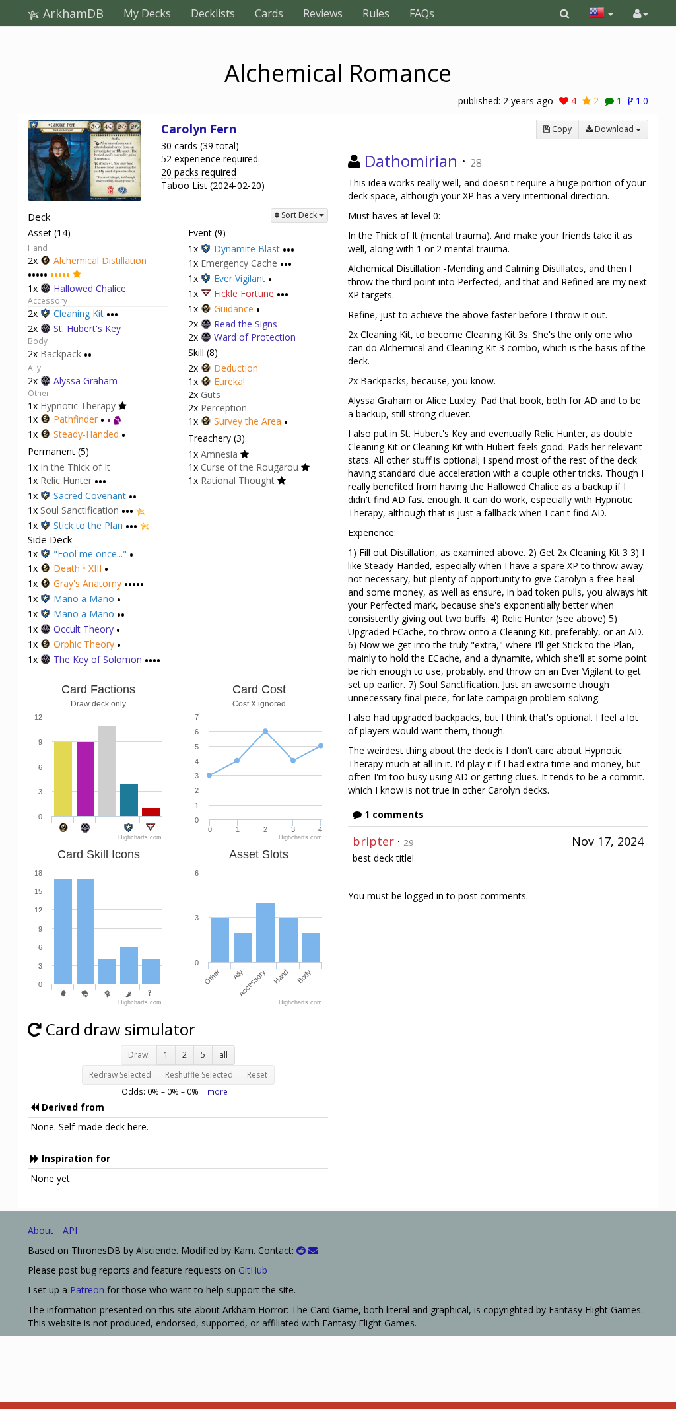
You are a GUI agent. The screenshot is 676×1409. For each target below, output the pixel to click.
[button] (565, 13)
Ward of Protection (255, 337)
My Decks (147, 13)
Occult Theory (83, 629)
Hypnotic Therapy (78, 405)
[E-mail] (313, 1250)
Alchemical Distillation (100, 260)
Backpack (60, 353)
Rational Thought (238, 480)
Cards (269, 13)
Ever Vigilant (239, 278)
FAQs (421, 13)
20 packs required (198, 172)
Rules (375, 13)
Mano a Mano (83, 598)
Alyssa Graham (85, 380)
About (40, 1230)
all (223, 1054)
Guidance (234, 308)
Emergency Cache (239, 264)
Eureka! (229, 381)
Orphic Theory (83, 644)
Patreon (87, 1290)
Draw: (139, 1054)
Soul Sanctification (79, 510)
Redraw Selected (120, 1074)
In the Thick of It (75, 467)
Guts (210, 394)
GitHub (252, 1270)
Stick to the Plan (88, 525)
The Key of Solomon (97, 659)
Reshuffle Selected (199, 1074)
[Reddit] (301, 1250)
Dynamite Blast (247, 248)
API (70, 1230)
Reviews (323, 13)
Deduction (236, 368)
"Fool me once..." (90, 553)
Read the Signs (245, 324)
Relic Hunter (66, 480)
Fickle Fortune (244, 293)
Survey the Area (247, 421)
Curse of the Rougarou (249, 467)
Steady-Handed (86, 434)
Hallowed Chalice (89, 288)
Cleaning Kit (78, 314)
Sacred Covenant (89, 495)
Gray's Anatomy (87, 583)
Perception (224, 407)
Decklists (213, 13)
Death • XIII (77, 569)
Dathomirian (410, 161)
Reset (257, 1074)
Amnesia (219, 454)
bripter (373, 841)
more (217, 1091)
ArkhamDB (72, 13)
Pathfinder (75, 419)
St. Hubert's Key (87, 328)
